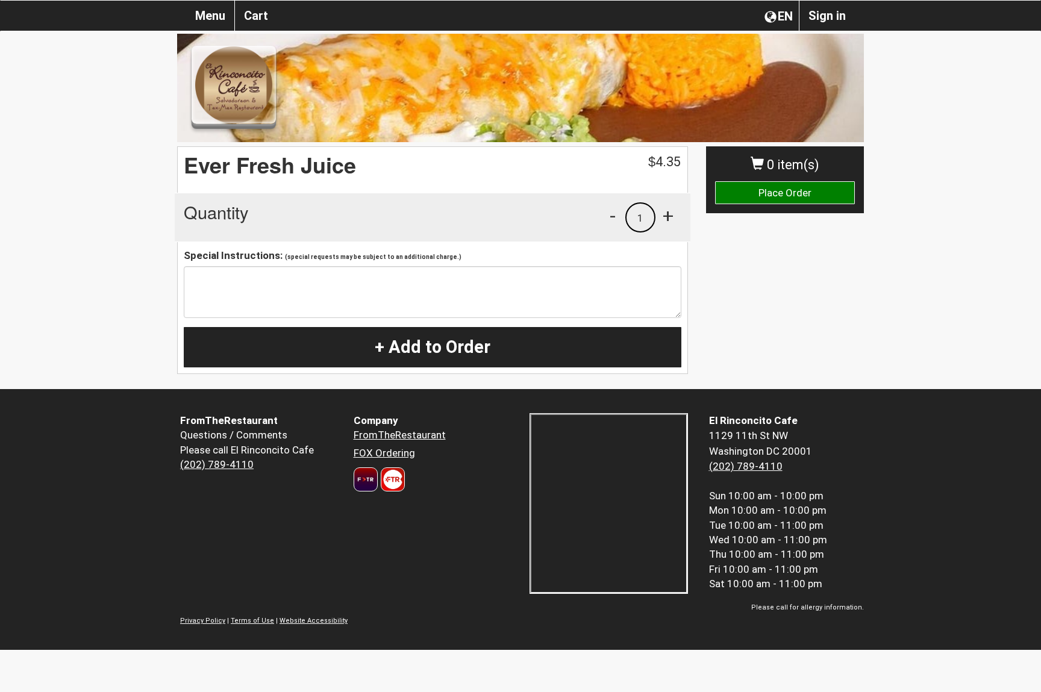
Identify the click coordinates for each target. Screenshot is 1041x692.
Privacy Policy (202, 621)
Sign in (827, 15)
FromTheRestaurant (400, 435)
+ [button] (668, 215)
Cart (256, 15)
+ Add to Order (432, 347)
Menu (210, 15)
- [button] (613, 215)
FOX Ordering (384, 453)
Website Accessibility (314, 621)
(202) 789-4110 (217, 464)
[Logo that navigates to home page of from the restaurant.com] (366, 479)
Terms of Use (252, 621)
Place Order (784, 193)
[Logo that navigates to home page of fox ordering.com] (391, 479)
